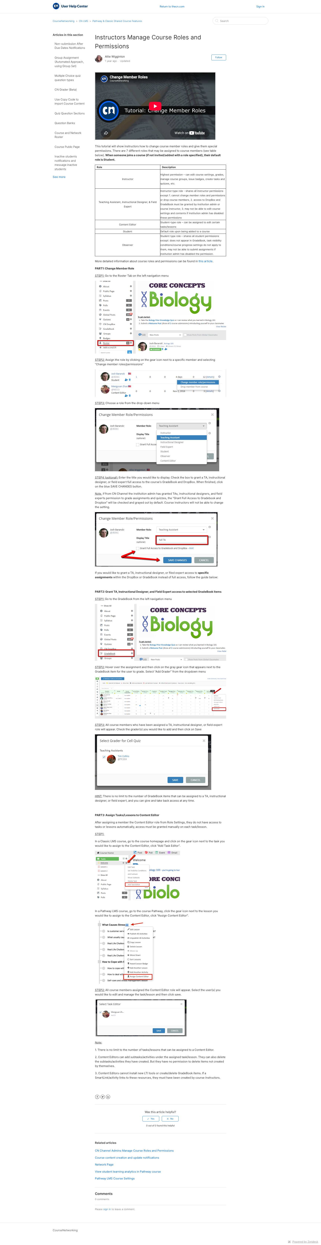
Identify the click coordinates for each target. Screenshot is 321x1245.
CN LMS (83, 20)
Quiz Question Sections (70, 113)
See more (59, 177)
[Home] (70, 8)
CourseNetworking (63, 20)
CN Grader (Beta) (66, 89)
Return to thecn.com (172, 6)
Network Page (104, 1164)
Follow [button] (218, 57)
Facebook (97, 1097)
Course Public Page (67, 147)
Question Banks (65, 123)
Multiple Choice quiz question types (68, 78)
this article (206, 261)
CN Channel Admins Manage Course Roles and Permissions (134, 1150)
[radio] (150, 1119)
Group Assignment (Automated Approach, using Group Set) (69, 62)
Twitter (102, 1097)
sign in (107, 1209)
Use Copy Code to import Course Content (70, 101)
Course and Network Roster (68, 135)
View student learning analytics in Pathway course (128, 1171)
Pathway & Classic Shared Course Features (117, 20)
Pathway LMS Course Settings (115, 1178)
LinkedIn (108, 1097)
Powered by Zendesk (305, 1241)
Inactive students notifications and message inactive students (66, 163)
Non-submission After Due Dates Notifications (70, 46)
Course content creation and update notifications (127, 1157)
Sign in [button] (260, 6)
